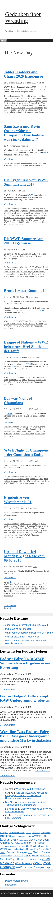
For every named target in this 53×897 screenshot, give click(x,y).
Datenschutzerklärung (16, 881)
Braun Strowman (36, 211)
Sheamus (30, 217)
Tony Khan (5, 859)
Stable (38, 379)
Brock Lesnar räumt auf (24, 290)
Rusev (24, 379)
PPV (42, 103)
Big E (13, 98)
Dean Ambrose (34, 213)
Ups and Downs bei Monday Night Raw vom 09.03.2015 (24, 555)
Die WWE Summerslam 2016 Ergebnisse (23, 241)
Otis (37, 103)
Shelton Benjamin (18, 107)
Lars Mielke (11, 809)
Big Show (24, 211)
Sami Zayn (33, 105)
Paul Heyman (19, 586)
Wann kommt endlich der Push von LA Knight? (29, 632)
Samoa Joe (42, 215)
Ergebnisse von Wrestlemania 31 (18, 499)
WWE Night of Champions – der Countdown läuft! (26, 452)
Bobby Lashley (46, 833)
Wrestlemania (25, 523)
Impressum (11, 884)
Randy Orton (9, 105)
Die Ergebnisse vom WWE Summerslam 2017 (26, 182)
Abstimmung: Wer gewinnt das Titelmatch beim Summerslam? (27, 803)
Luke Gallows (9, 272)
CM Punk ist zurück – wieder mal (22, 636)
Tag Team (8, 220)
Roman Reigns (22, 105)
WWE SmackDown (12, 163)
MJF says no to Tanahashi (18, 629)
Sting (29, 431)
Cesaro (44, 98)
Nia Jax (32, 103)
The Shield (36, 481)
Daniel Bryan (21, 101)
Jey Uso (7, 103)
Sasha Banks (9, 217)
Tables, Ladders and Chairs (15, 96)
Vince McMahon (27, 434)
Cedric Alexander (34, 98)
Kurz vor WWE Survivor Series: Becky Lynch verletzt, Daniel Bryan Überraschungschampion (26, 795)
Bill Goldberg (36, 833)
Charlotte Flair (9, 101)
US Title (16, 434)
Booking (5, 836)
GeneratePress (45, 893)
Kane (41, 429)
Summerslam (25, 208)
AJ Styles (30, 96)
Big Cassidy (14, 211)
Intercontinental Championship (16, 429)
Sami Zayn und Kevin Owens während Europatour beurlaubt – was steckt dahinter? (23, 132)
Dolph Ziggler (22, 269)
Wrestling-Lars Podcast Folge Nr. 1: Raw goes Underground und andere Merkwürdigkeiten (25, 736)
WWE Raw (23, 321)
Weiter (11, 608)
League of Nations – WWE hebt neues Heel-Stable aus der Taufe (26, 346)
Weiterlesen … (10, 159)
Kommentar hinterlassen (34, 112)
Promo (41, 849)
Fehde (44, 101)
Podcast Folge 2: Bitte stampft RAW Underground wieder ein (25, 698)
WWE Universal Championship (23, 111)
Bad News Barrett (39, 377)
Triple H (27, 533)
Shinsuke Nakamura (34, 107)
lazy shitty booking (15, 849)
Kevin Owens (17, 103)
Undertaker (8, 535)
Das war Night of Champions (18, 400)
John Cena (43, 269)
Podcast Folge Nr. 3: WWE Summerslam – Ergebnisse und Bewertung (25, 663)
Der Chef (9, 802)
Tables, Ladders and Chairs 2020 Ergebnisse (23, 74)
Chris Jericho (39, 427)
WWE (45, 152)
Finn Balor (15, 215)
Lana (26, 103)
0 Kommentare (7, 689)
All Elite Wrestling (17, 833)
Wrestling (35, 208)
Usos (36, 220)
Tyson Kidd (37, 533)
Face (12, 843)
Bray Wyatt (21, 98)
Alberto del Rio (35, 321)
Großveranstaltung (11, 208)
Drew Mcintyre (34, 101)
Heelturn (41, 843)
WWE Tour (17, 166)
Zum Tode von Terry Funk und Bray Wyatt (26, 625)
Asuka (37, 96)
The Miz (16, 220)
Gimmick (26, 842)
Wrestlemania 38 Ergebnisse (30, 789)
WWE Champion (29, 110)
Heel (14, 366)
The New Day (15, 110)
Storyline (21, 589)
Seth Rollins (20, 217)
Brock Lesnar (15, 213)
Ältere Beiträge (10, 606)
